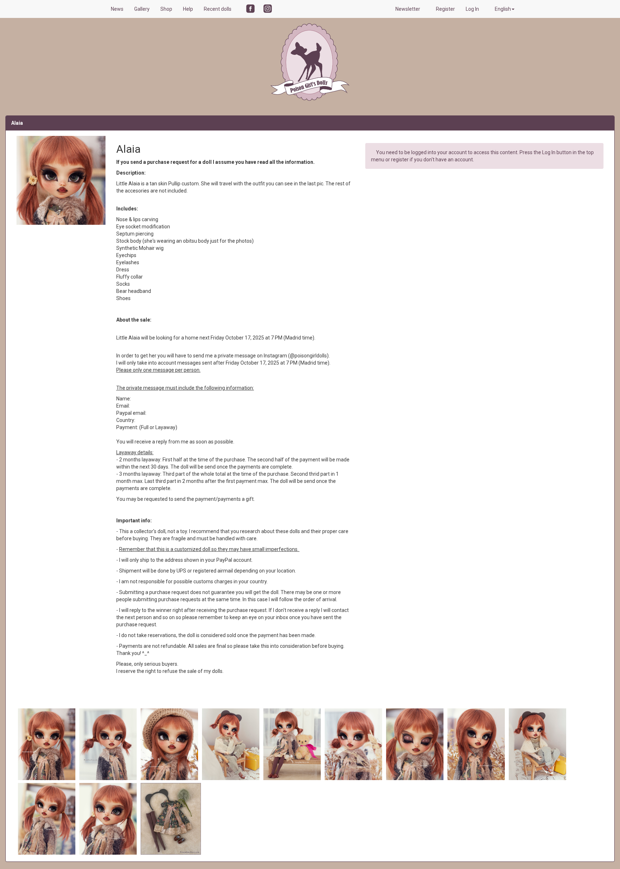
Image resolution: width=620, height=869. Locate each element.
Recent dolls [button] (218, 9)
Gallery (142, 9)
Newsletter (408, 9)
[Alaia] (47, 744)
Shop (166, 9)
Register (445, 9)
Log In (473, 9)
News (117, 9)
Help (188, 9)
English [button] (503, 9)
